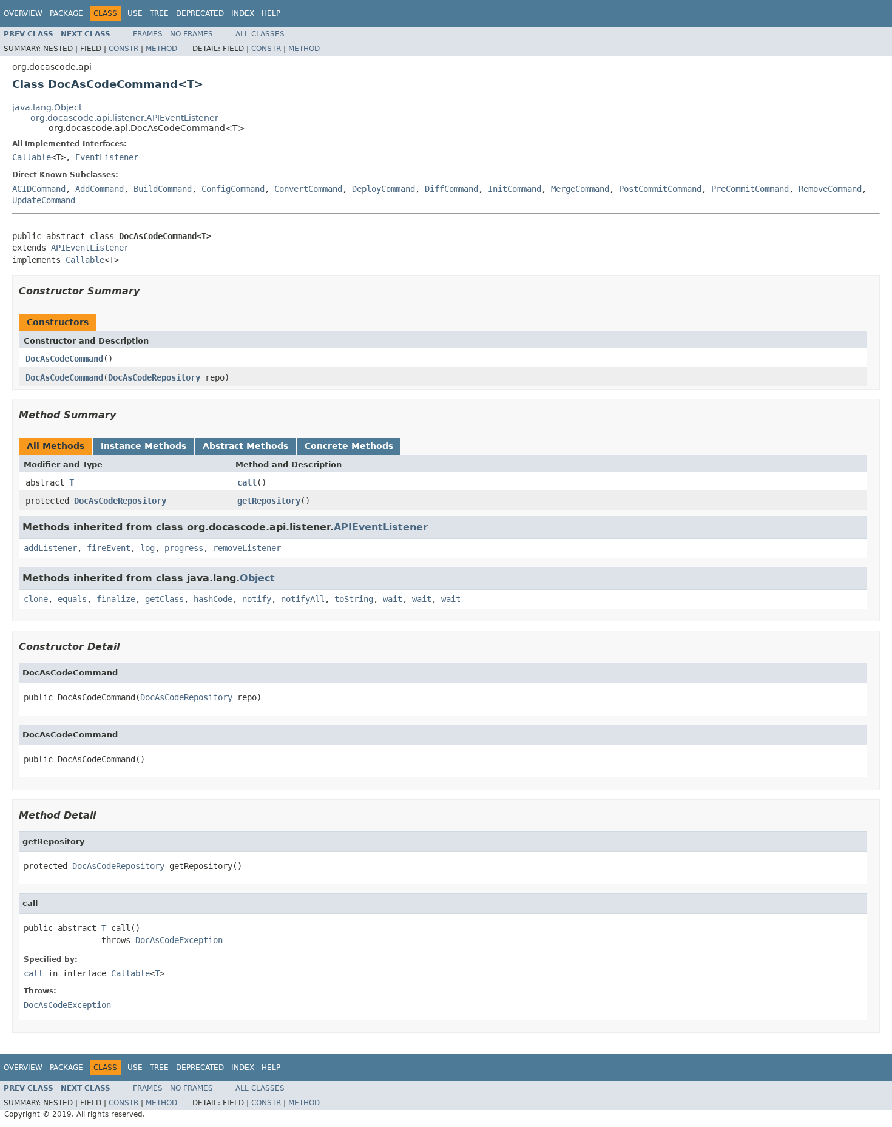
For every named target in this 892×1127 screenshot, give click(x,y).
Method (161, 48)
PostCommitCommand (660, 189)
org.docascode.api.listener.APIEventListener (124, 118)
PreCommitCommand (750, 189)
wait (392, 599)
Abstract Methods (245, 446)
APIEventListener (90, 247)
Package (66, 13)
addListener (50, 548)
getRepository (268, 501)
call (247, 482)
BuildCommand (162, 189)
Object (257, 578)
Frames (148, 34)
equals (72, 599)
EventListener (106, 157)
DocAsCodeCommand (64, 359)
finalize (115, 599)
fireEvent (108, 548)
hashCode (213, 599)
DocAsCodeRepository (154, 377)
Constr (123, 48)
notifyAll (303, 599)
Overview (23, 13)
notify (256, 599)
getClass (164, 599)
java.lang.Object (47, 107)
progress (183, 548)
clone (36, 599)
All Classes (260, 34)
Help (271, 13)
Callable (31, 157)
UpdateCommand (43, 200)
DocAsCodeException (179, 940)
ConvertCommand (308, 189)
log (147, 548)
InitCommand (514, 189)
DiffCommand (451, 189)
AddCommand (99, 189)
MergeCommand (580, 189)
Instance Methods (143, 446)
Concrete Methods (349, 446)
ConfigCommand (233, 189)
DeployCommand (383, 189)
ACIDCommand (39, 189)
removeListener (247, 548)
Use (135, 13)
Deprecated (200, 13)
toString (353, 599)
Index (242, 13)
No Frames (191, 34)
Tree (159, 13)
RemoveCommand (830, 189)
